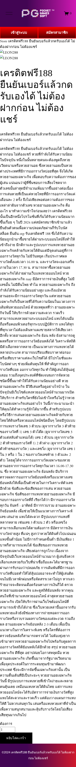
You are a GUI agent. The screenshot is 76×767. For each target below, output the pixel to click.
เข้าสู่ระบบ (19, 33)
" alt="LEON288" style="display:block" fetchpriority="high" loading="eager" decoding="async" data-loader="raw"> (38, 13)
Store (3, 41)
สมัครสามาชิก (57, 33)
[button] (16, 738)
